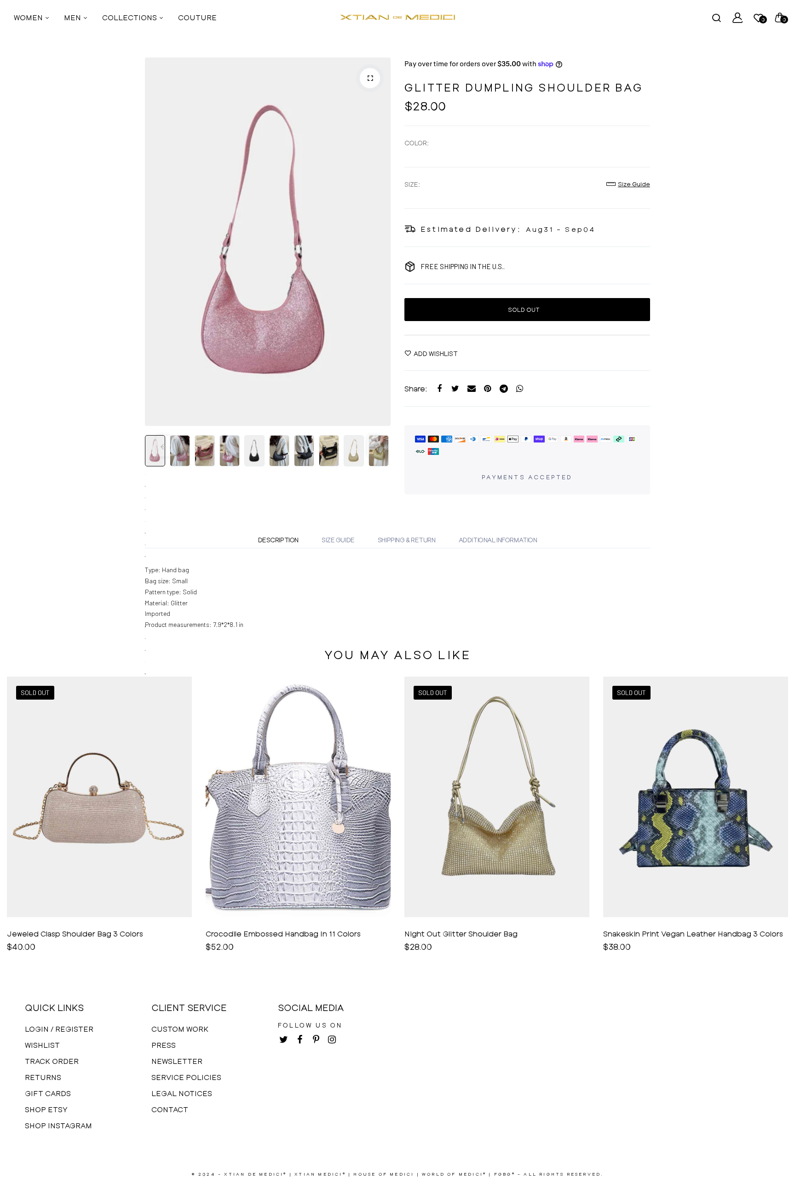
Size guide (634, 184)
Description (278, 540)
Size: (412, 184)
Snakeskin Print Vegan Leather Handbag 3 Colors (693, 933)
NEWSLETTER (176, 1061)
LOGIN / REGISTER (59, 1028)
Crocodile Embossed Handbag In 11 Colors (283, 933)
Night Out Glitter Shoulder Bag (461, 933)
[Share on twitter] (455, 388)
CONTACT (169, 1109)
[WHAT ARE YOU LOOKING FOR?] (716, 17)
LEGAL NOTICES (181, 1093)
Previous (154, 242)
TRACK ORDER (52, 1061)
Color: (416, 143)
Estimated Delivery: (471, 228)
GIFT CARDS (48, 1093)
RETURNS (43, 1077)
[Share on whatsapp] (519, 388)
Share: (415, 388)
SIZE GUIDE (338, 540)
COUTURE (197, 17)
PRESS (163, 1044)
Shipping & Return (407, 540)
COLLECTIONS (130, 17)
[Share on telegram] (503, 388)
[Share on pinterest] (487, 388)
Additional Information (498, 540)
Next (381, 242)
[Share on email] (471, 388)
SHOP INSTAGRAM (58, 1125)
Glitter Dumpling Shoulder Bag (523, 87)
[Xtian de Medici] (397, 17)
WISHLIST (42, 1044)
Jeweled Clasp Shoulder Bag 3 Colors (75, 933)
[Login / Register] (737, 17)
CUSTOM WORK (179, 1028)
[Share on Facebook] (439, 388)
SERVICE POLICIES (186, 1077)
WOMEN (29, 17)
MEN (73, 17)
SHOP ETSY (46, 1109)
